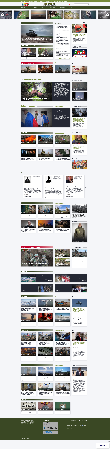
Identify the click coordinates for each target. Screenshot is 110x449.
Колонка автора (27, 197)
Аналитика (55, 1)
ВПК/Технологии (29, 1)
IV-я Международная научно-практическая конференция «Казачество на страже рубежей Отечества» (79, 216)
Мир (75, 7)
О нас (67, 420)
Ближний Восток (51, 7)
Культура (61, 1)
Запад (70, 7)
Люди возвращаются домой (32, 125)
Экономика (36, 1)
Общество (42, 1)
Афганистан (23, 7)
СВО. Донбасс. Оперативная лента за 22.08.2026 (34, 98)
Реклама (74, 221)
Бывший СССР (62, 7)
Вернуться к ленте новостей (73, 422)
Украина (42, 7)
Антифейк (74, 158)
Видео (65, 1)
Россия (74, 296)
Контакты (84, 420)
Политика (23, 1)
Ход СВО (36, 7)
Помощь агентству (75, 420)
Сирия (30, 7)
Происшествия (49, 1)
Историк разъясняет (77, 203)
